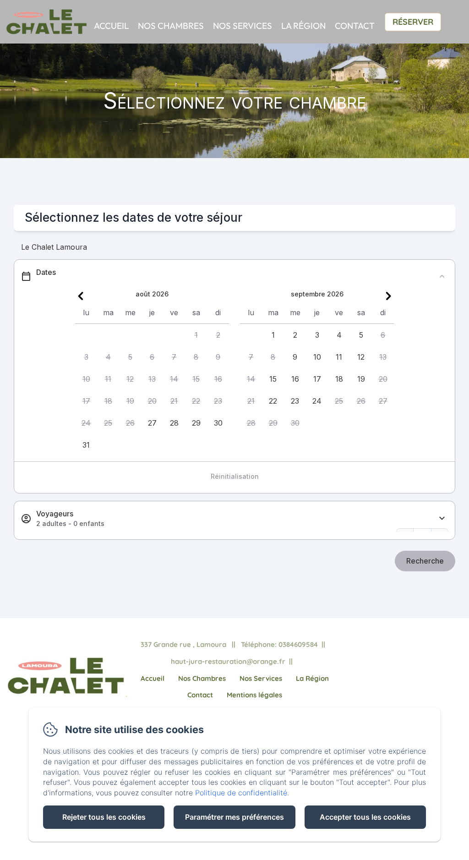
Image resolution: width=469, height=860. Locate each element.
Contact (355, 25)
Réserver (413, 21)
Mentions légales (254, 694)
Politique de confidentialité (241, 792)
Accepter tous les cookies (365, 817)
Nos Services (242, 25)
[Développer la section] (441, 518)
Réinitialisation (235, 476)
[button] (196, 335)
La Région (303, 25)
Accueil (111, 25)
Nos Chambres (171, 25)
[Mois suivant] (388, 295)
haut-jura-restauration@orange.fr (228, 661)
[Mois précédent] (80, 295)
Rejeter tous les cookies (104, 817)
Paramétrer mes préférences (234, 817)
